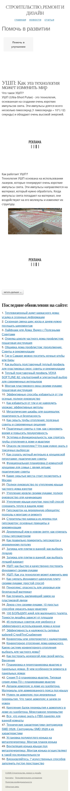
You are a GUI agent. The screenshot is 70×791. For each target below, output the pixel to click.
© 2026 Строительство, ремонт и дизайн (23, 773)
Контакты (9, 777)
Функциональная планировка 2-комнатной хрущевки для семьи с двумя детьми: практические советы (32, 467)
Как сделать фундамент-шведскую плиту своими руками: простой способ (31, 581)
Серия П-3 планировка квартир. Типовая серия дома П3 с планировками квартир (31, 679)
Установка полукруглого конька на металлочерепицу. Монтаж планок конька (29, 739)
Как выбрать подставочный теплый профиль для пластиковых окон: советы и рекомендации (33, 366)
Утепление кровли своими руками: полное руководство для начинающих (32, 495)
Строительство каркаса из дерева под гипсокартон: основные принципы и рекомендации (29, 523)
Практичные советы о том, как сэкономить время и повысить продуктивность (32, 431)
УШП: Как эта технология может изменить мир (30, 85)
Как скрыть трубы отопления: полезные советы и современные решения (30, 422)
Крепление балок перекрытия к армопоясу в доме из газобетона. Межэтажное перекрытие (34, 709)
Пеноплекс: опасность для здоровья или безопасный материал (31, 589)
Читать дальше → (13, 292)
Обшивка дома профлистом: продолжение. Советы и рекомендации (32, 349)
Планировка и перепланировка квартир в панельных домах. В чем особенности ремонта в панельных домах (34, 668)
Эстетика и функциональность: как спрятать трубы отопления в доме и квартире (33, 439)
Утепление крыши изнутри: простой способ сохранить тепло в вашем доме (33, 503)
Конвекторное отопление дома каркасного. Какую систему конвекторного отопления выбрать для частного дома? (33, 647)
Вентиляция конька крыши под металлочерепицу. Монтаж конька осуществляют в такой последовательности (34, 750)
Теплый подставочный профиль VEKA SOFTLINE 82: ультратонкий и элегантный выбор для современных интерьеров (34, 377)
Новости (35, 20)
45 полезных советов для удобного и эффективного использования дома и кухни (31, 624)
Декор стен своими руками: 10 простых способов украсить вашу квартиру (30, 606)
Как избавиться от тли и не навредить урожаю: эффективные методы (29, 405)
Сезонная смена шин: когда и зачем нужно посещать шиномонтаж (32, 323)
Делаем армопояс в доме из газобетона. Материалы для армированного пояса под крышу (35, 688)
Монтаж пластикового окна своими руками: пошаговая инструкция (32, 388)
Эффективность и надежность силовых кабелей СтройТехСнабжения (30, 632)
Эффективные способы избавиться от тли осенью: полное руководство (32, 396)
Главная (20, 20)
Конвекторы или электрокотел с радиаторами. (37, 639)
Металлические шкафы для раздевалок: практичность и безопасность (31, 413)
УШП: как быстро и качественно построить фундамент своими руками (32, 568)
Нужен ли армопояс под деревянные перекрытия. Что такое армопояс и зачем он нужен (31, 699)
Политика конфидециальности (18, 782)
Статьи (49, 20)
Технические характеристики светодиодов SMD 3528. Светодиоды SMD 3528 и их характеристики (32, 729)
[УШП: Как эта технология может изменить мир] (35, 221)
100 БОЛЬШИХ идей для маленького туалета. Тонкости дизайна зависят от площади (34, 615)
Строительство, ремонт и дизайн (35, 10)
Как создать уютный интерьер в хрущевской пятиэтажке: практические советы (33, 456)
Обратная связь (12, 786)
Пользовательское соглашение (28, 777)
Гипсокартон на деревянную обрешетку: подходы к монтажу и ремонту (31, 512)
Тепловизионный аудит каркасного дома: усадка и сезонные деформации (30, 315)
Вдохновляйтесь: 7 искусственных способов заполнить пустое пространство (34, 761)
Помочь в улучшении (18, 44)
